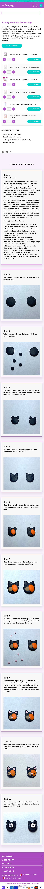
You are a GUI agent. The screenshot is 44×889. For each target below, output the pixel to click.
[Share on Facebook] (3, 151)
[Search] (33, 5)
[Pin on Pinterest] (6, 151)
